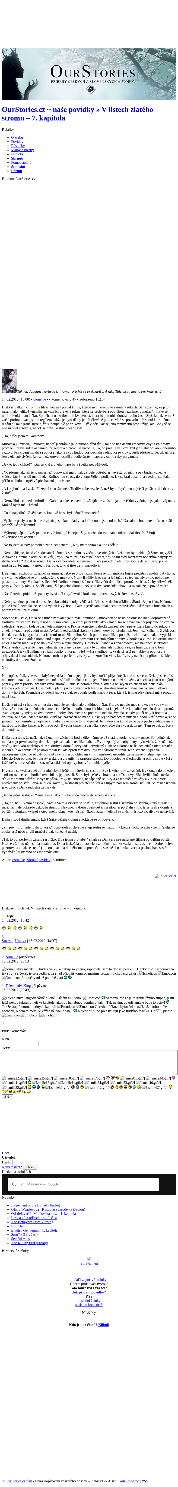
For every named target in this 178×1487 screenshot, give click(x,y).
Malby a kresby (22, 150)
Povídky (17, 142)
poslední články (89, 1301)
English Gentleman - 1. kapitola (34, 1230)
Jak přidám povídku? (89, 1292)
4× (74, 399)
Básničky (18, 146)
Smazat (7, 941)
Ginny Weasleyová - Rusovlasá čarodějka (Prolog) (48, 1209)
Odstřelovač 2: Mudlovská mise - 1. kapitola (43, 1214)
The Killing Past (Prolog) (29, 1243)
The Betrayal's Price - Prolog (32, 1222)
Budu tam (18, 1226)
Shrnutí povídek (38, 860)
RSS (145, 1481)
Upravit (20, 941)
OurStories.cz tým (19, 1481)
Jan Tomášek (129, 1481)
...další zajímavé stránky (89, 1280)
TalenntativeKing (18, 986)
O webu (17, 137)
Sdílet (171, 876)
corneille (39, 399)
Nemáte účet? (12, 1167)
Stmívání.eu (89, 1263)
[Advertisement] (86, 12)
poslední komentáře (89, 1305)
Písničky (17, 154)
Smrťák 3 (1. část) (24, 1234)
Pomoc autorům (22, 162)
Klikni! (103, 1325)
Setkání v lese (21, 1239)
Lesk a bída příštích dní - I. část (34, 1218)
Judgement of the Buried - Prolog (35, 1205)
